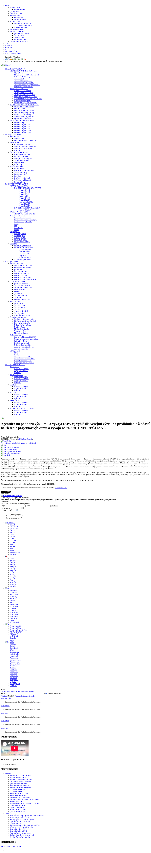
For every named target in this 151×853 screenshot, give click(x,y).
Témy (8, 691)
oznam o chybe (12, 449)
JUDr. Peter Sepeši (25, 439)
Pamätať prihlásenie (54, 694)
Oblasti (3, 691)
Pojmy (13, 691)
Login (3, 506)
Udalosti (31, 691)
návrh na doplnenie (13, 453)
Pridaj (18, 442)
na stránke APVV (61, 488)
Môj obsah (4, 728)
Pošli (4, 445)
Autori (18, 691)
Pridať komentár (16, 496)
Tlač (8, 455)
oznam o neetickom (14, 451)
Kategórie (24, 691)
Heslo (28, 506)
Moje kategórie (6, 698)
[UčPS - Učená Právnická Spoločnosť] (2, 65)
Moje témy (4, 713)
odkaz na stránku (13, 447)
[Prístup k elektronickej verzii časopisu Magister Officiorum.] (7, 65)
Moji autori (5, 721)
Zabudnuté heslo (29, 696)
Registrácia (19, 696)
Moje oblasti (5, 706)
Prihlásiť (4, 696)
